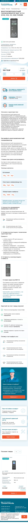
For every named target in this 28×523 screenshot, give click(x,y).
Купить (13, 78)
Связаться (13, 397)
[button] (16, 451)
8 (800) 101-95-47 (5, 0)
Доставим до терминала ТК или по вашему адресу (17, 90)
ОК (24, 516)
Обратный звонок (23, 0)
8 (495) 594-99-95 (5, 506)
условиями (3, 515)
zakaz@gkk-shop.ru (5, 511)
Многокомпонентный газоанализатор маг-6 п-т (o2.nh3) (14, 473)
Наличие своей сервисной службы (16, 105)
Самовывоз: (12, 97)
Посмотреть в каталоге (10, 300)
